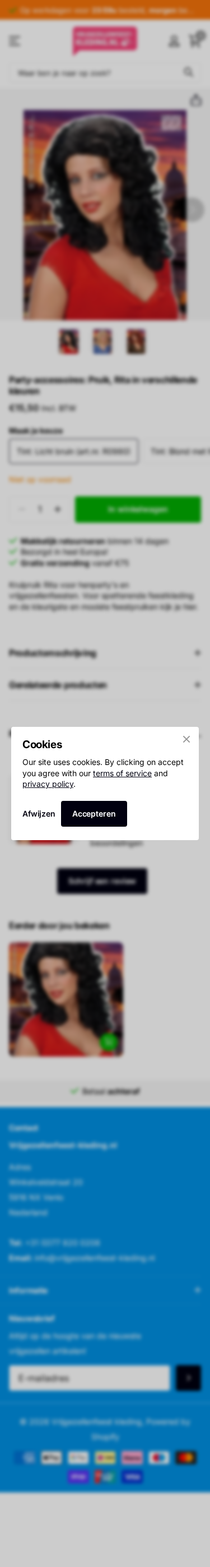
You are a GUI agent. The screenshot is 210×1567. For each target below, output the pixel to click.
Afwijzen (38, 813)
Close (186, 739)
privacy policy (47, 784)
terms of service (122, 772)
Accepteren (94, 813)
